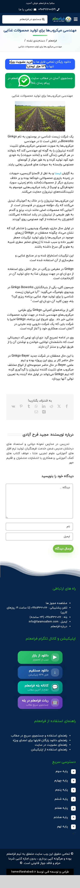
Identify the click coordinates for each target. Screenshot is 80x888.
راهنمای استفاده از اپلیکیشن (49, 750)
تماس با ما (25, 10)
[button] (40, 771)
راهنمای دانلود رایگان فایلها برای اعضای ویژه (40, 740)
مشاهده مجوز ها (56, 603)
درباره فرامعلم (59, 626)
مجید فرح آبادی (36, 434)
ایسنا (57, 173)
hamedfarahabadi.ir (23, 872)
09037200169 (46, 10)
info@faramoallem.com (43, 622)
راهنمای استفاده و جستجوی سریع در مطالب (39, 736)
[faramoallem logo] (61, 17)
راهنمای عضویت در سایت (51, 745)
